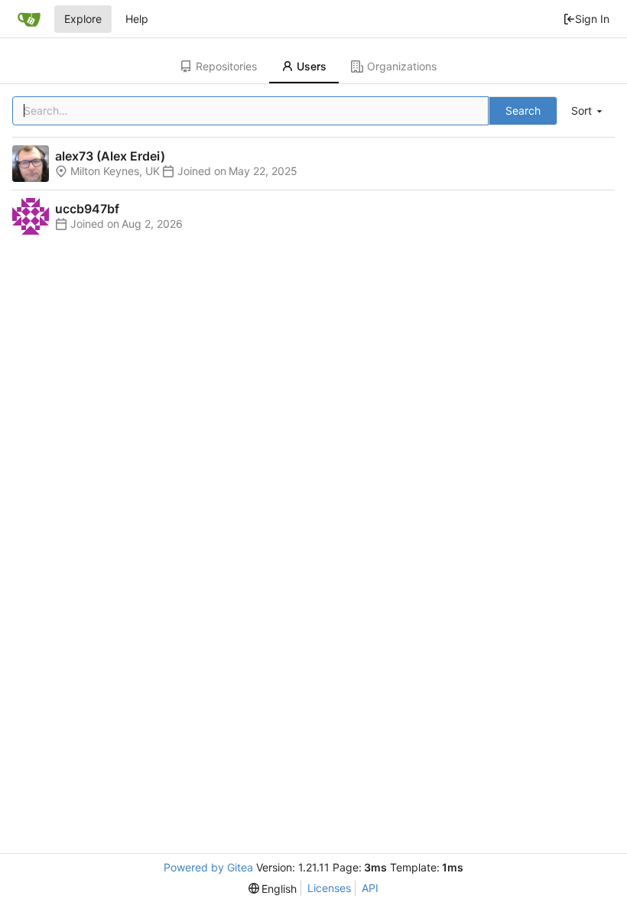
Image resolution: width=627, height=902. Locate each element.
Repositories (226, 66)
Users (311, 66)
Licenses (329, 887)
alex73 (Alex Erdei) (110, 156)
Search (523, 110)
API (370, 887)
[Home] (29, 19)
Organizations (402, 66)
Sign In (592, 18)
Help (136, 18)
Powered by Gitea (208, 867)
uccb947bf (87, 208)
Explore (83, 18)
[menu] (588, 111)
